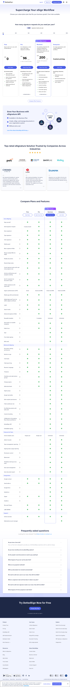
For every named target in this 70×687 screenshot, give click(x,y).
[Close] (67, 683)
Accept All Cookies (57, 683)
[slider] (35, 34)
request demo (56, 2)
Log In (41, 2)
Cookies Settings (46, 683)
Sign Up (48, 2)
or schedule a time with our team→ (35, 613)
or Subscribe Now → (27, 94)
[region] (35, 684)
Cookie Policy (26, 685)
